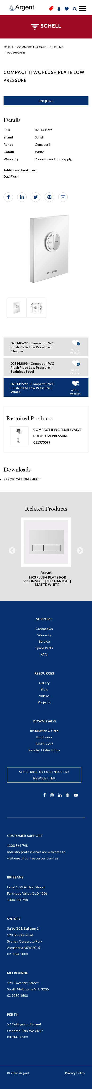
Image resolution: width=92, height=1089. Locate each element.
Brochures (44, 737)
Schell (8, 47)
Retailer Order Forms (44, 750)
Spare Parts (44, 648)
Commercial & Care (31, 47)
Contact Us (44, 629)
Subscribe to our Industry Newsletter (44, 775)
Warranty (44, 635)
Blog (44, 689)
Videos (44, 696)
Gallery (44, 683)
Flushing (56, 47)
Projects (44, 702)
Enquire (45, 101)
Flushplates (16, 52)
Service (44, 641)
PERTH (12, 1014)
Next (80, 551)
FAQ (44, 654)
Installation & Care (44, 731)
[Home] (21, 7)
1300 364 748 (17, 845)
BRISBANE (15, 877)
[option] (17, 308)
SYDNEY (14, 919)
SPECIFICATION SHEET (22, 479)
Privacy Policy (75, 1073)
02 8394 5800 (17, 954)
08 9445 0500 (17, 1037)
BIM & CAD (44, 744)
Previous (12, 551)
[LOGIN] (59, 9)
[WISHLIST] (67, 9)
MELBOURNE (17, 973)
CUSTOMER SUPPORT (25, 836)
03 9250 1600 (17, 995)
